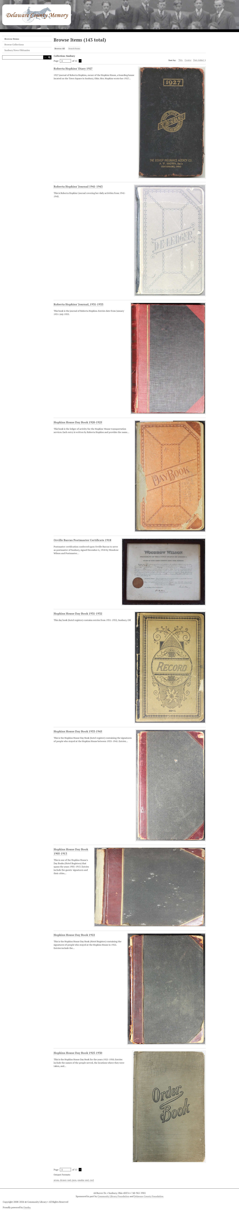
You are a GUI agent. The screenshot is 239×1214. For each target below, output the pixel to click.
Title (181, 60)
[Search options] (45, 57)
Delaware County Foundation (148, 1196)
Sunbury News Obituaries (17, 50)
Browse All (60, 48)
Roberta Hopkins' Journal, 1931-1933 (78, 304)
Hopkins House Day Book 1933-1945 (78, 731)
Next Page (80, 61)
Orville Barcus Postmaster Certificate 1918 (82, 540)
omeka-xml (83, 1180)
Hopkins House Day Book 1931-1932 (78, 613)
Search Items (74, 48)
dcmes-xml (65, 1180)
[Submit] (49, 57)
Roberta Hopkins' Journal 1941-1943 (78, 186)
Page (56, 60)
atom (56, 1180)
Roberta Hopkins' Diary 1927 (73, 68)
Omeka (26, 1207)
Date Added (198, 60)
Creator (188, 60)
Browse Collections (14, 44)
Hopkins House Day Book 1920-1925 (78, 422)
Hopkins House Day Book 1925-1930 (78, 1053)
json (74, 1180)
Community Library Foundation (113, 1196)
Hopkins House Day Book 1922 (74, 935)
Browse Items (11, 38)
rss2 (92, 1180)
